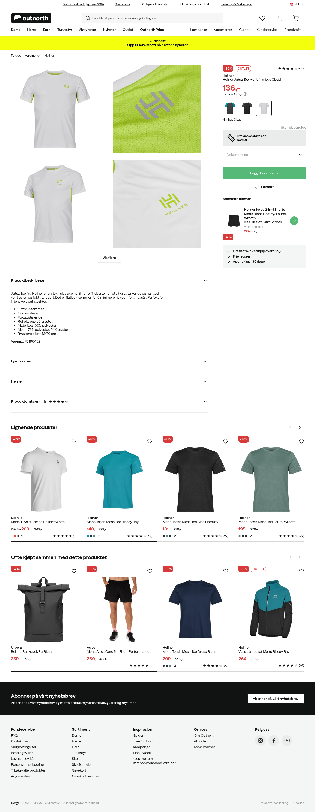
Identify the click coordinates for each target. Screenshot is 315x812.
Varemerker (223, 29)
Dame (15, 29)
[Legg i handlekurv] (294, 220)
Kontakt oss (20, 741)
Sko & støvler (82, 764)
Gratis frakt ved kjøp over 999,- (83, 4)
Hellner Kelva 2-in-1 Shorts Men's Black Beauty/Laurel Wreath (265, 213)
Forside (16, 55)
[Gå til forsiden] (31, 18)
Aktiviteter (87, 29)
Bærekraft (292, 29)
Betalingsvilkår (22, 753)
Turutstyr (64, 29)
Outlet (128, 29)
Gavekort (79, 770)
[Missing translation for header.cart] (296, 18)
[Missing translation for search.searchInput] (86, 18)
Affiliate (200, 741)
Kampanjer (198, 29)
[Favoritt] (262, 18)
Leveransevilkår (23, 758)
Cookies (298, 803)
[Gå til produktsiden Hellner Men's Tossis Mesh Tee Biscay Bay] (119, 479)
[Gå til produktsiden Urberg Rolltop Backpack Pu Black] (43, 609)
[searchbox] (157, 18)
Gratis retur (122, 4)
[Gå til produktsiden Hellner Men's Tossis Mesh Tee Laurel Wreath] (271, 479)
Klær (75, 758)
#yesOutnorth (144, 741)
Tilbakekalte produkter (28, 770)
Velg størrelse (253, 226)
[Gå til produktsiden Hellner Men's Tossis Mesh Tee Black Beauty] (195, 479)
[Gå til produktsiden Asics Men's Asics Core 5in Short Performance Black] (119, 609)
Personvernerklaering (27, 764)
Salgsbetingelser (23, 747)
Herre (31, 29)
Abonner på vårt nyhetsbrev (276, 698)
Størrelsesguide (293, 127)
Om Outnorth (204, 735)
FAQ (14, 735)
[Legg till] (74, 441)
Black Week (142, 753)
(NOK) (20, 803)
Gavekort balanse (85, 776)
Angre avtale (20, 776)
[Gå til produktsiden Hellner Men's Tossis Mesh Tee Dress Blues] (195, 609)
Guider (244, 29)
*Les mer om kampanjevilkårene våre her (154, 760)
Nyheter (109, 29)
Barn (47, 29)
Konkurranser (204, 747)
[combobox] (153, 18)
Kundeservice (267, 29)
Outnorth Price (152, 29)
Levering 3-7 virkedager (236, 4)
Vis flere (109, 257)
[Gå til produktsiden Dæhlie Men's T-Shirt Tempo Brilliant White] (43, 479)
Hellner (49, 55)
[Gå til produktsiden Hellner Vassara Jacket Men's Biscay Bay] (271, 609)
